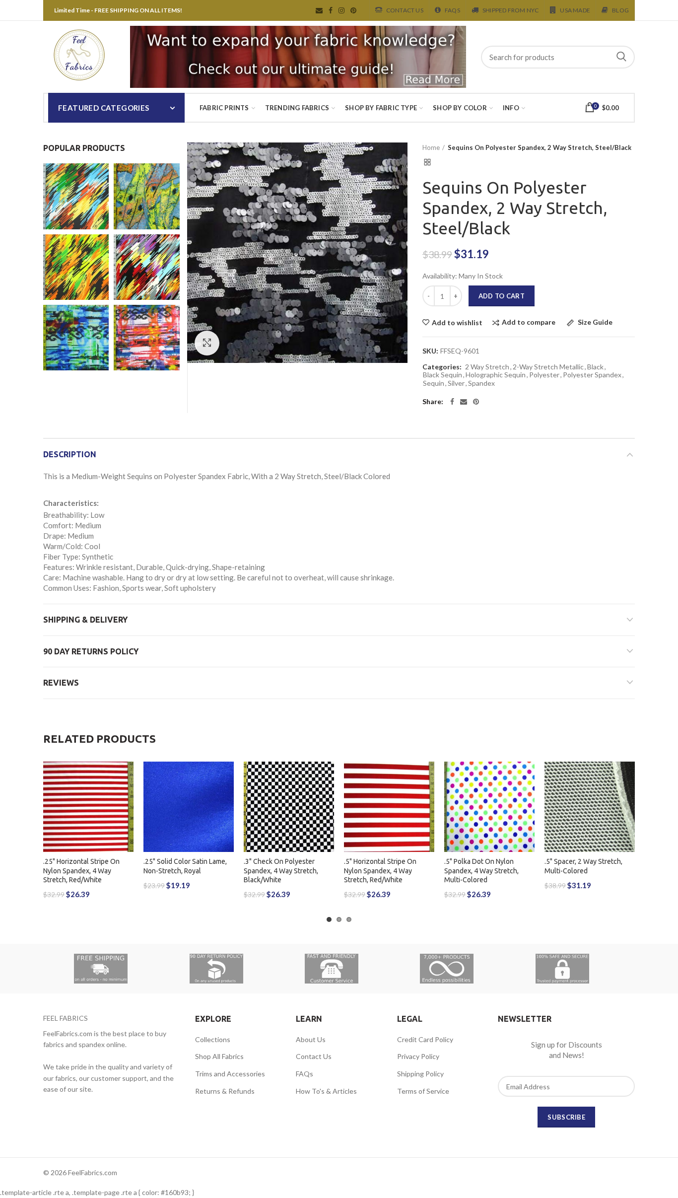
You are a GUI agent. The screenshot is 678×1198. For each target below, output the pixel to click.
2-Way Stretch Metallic (548, 367)
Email (319, 10)
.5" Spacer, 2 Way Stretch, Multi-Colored (583, 865)
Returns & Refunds (225, 1091)
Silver (456, 383)
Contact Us (404, 10)
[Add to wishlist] (126, 778)
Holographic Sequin (496, 375)
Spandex (481, 383)
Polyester (544, 375)
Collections (212, 1039)
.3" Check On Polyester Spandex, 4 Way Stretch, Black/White (281, 870)
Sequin (433, 383)
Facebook (331, 10)
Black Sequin (442, 375)
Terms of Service (423, 1091)
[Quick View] (126, 822)
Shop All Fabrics (219, 1056)
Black (595, 367)
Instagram (341, 10)
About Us (311, 1039)
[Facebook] (452, 401)
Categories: (442, 367)
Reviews (61, 682)
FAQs (304, 1073)
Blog (620, 10)
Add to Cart (501, 296)
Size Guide (594, 322)
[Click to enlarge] (207, 343)
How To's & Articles (326, 1091)
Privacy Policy (418, 1056)
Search (621, 57)
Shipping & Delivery (85, 619)
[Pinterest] (476, 401)
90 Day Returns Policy (90, 651)
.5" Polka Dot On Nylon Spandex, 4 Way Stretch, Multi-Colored (481, 870)
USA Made (575, 10)
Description (69, 454)
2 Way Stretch (487, 367)
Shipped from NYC (510, 10)
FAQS (452, 10)
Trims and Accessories (230, 1073)
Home (431, 147)
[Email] (463, 401)
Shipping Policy (420, 1073)
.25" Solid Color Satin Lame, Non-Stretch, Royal (185, 865)
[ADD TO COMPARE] (126, 800)
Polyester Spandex (592, 375)
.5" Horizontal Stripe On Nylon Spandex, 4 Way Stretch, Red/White (380, 870)
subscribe (566, 1117)
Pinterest (353, 10)
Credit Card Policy (425, 1039)
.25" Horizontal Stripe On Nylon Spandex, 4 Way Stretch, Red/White (81, 870)
